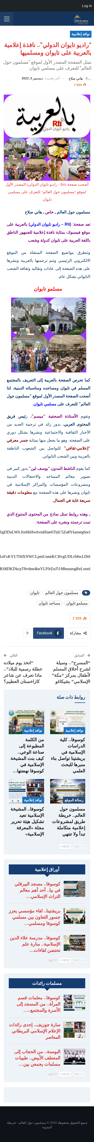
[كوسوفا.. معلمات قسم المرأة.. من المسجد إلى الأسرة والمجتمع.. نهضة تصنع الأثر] (74, 1003)
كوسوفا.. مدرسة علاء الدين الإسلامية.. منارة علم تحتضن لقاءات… (35, 944)
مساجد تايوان (49, 603)
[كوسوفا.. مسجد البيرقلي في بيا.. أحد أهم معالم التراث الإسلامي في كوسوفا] (74, 889)
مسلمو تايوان (77, 603)
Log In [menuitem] (87, 6)
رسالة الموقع (74, 800)
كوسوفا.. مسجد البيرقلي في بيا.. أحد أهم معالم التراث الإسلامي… (37, 890)
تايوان (34, 592)
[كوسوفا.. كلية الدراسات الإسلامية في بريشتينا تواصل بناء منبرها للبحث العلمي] (67, 722)
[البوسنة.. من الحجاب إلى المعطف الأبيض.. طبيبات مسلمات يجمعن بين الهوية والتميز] (74, 1057)
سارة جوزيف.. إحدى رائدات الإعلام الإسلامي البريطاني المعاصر (34, 1031)
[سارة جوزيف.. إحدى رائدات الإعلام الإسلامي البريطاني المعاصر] (74, 1030)
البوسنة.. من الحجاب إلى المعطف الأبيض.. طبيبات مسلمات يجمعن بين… (37, 1058)
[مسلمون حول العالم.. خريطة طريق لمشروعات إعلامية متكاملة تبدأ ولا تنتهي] (67, 791)
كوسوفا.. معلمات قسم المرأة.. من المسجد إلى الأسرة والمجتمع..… (38, 1004)
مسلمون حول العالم (61, 592)
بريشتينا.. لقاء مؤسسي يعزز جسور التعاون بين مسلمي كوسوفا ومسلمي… (34, 917)
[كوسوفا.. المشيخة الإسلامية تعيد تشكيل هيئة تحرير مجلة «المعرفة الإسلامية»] (26, 791)
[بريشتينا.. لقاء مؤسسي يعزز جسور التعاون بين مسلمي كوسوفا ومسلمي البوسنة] (74, 916)
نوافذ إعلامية (81, 34)
